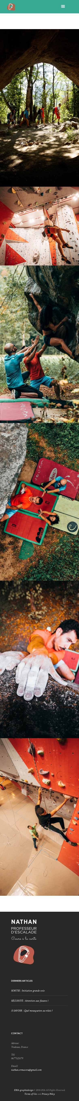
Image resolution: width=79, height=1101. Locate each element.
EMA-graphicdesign (23, 1090)
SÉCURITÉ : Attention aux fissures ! (29, 1001)
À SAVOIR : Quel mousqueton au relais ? (31, 1011)
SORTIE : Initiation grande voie (28, 991)
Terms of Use (30, 1094)
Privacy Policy (48, 1094)
